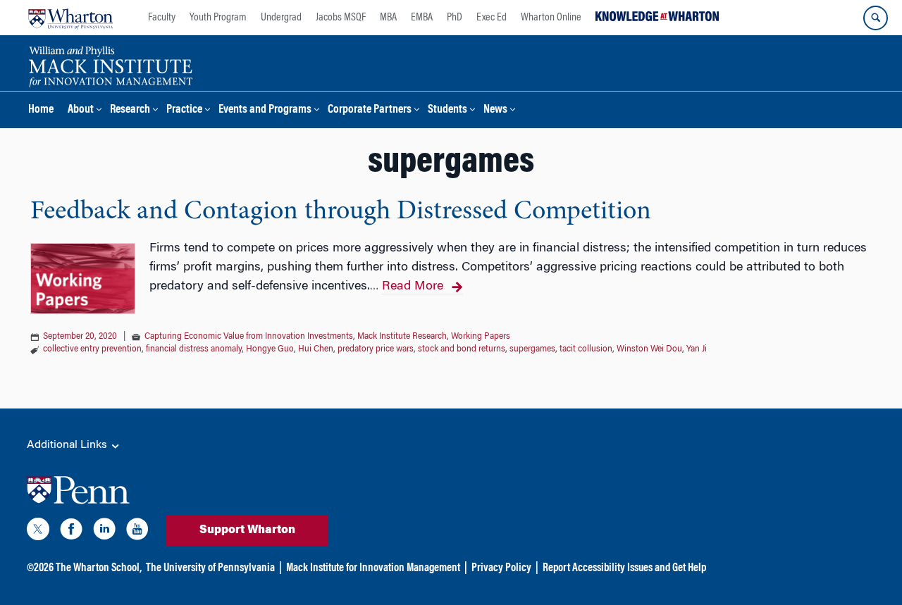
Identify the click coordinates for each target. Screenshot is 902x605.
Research (130, 110)
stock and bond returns (461, 349)
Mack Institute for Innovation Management (373, 568)
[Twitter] (38, 532)
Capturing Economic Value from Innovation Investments (248, 336)
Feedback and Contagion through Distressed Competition (340, 212)
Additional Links (68, 445)
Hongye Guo (270, 349)
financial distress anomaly (194, 349)
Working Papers (480, 336)
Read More (412, 286)
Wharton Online (551, 17)
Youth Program (218, 17)
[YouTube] (137, 532)
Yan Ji (696, 349)
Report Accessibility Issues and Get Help (624, 568)
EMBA (422, 17)
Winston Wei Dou (649, 349)
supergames (532, 349)
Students (447, 110)
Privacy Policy (501, 568)
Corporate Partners (370, 110)
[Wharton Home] (70, 17)
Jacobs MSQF (341, 17)
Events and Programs (264, 110)
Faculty (161, 17)
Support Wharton (247, 530)
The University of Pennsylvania (210, 568)
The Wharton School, (99, 568)
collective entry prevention (92, 349)
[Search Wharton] (875, 18)
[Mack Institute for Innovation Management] (110, 64)
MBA (388, 17)
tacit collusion (586, 349)
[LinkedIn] (104, 532)
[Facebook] (71, 532)
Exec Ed (491, 17)
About (81, 110)
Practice (184, 110)
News (495, 110)
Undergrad (281, 17)
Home (41, 110)
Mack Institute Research (402, 336)
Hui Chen (315, 349)
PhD (454, 17)
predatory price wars (376, 349)
